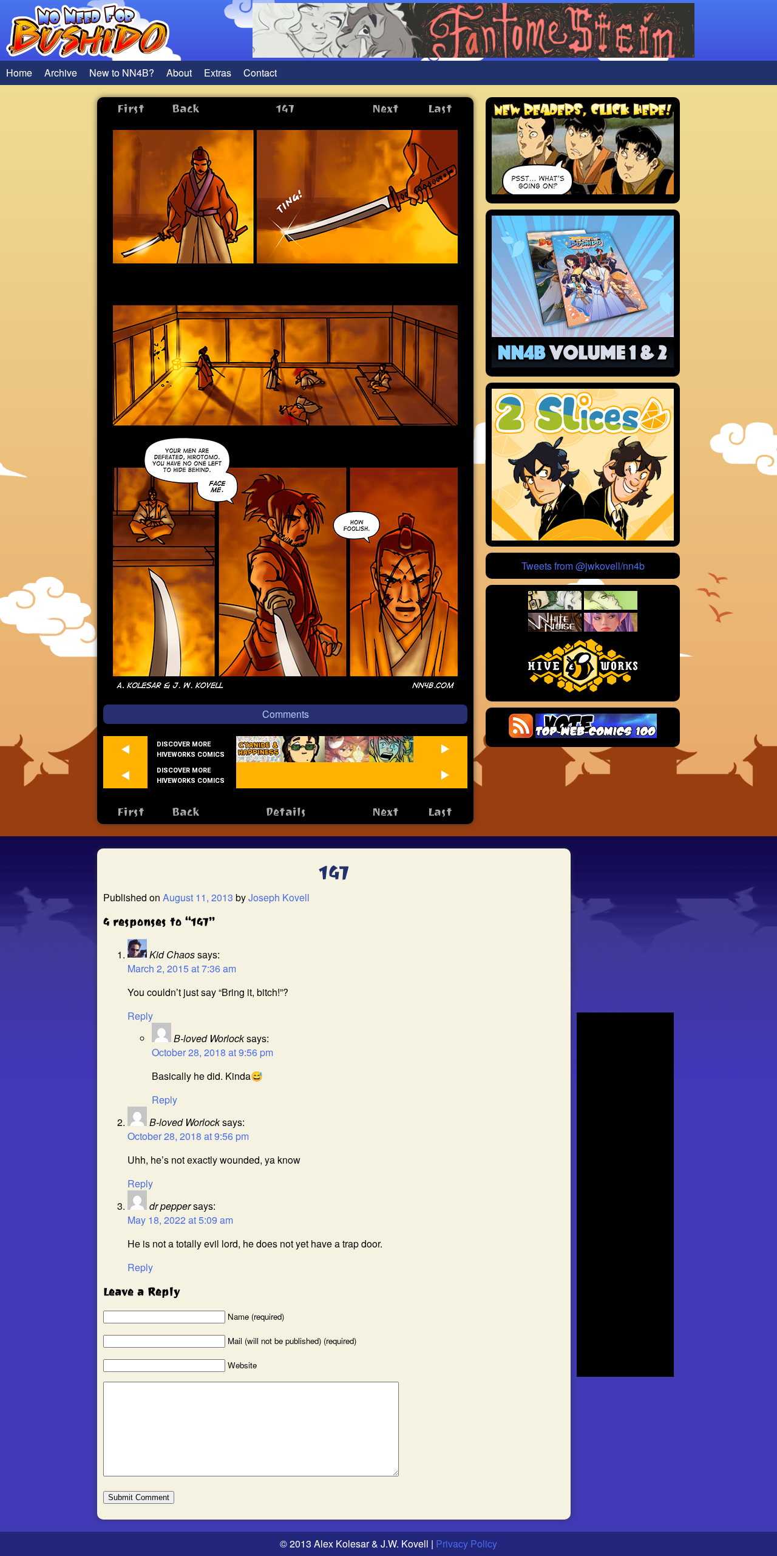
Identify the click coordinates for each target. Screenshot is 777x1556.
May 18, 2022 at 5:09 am (180, 1220)
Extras (217, 73)
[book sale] (583, 363)
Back (185, 108)
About (179, 73)
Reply (140, 1016)
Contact (260, 73)
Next (385, 108)
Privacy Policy (466, 1544)
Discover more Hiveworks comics (191, 749)
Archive (60, 73)
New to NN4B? (121, 73)
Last (440, 108)
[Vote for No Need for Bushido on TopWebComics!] (596, 734)
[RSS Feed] (521, 734)
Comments (285, 714)
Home (19, 73)
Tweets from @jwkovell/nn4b (583, 566)
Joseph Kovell (279, 897)
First (130, 108)
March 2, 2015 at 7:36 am (181, 968)
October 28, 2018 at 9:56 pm (212, 1052)
